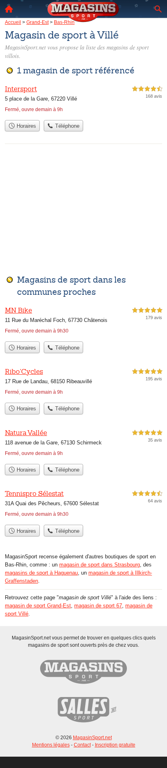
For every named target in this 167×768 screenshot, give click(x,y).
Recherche (158, 9)
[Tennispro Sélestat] (83, 504)
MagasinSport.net (92, 737)
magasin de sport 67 (98, 606)
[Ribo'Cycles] (83, 382)
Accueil (9, 9)
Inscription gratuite (115, 745)
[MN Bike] (83, 321)
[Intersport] (83, 100)
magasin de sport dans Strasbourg (99, 565)
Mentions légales (51, 745)
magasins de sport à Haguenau (41, 573)
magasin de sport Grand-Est (38, 606)
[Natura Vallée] (83, 444)
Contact (82, 745)
